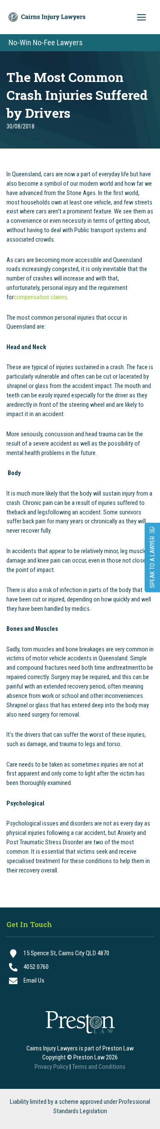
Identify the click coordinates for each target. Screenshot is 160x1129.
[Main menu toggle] (141, 17)
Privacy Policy (51, 1067)
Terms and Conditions (98, 1067)
